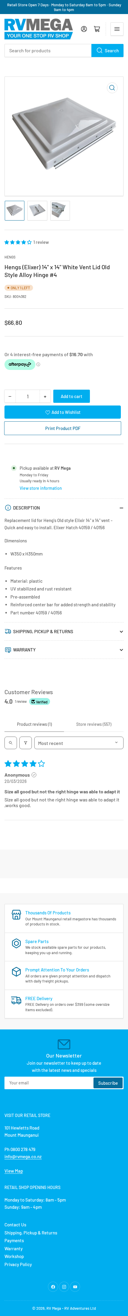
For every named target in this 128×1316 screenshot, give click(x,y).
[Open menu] (117, 29)
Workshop (14, 1256)
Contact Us (15, 1224)
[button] (18, 242)
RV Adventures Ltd (80, 1308)
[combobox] (64, 50)
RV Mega (53, 1308)
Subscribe (108, 1083)
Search (112, 50)
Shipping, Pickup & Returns (30, 1232)
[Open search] (10, 743)
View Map (13, 1170)
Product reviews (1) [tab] (34, 724)
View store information (41, 488)
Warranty (13, 1248)
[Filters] (25, 743)
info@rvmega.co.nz (23, 1156)
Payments (14, 1240)
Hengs (9, 257)
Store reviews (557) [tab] (93, 724)
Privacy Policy (18, 1264)
